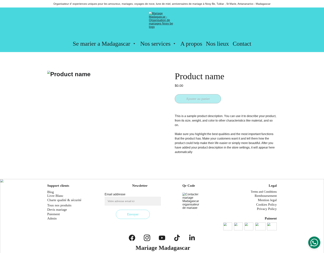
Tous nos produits (59, 205)
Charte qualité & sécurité (64, 200)
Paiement (53, 214)
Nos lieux (217, 43)
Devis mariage (57, 209)
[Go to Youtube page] (162, 238)
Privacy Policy (267, 209)
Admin (52, 218)
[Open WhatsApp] (314, 243)
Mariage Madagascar (163, 247)
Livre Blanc (55, 196)
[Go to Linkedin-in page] (192, 238)
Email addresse (115, 194)
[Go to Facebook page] (132, 238)
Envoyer (133, 214)
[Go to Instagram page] (147, 238)
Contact (242, 43)
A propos (191, 43)
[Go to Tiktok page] (177, 238)
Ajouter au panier (198, 99)
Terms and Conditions (264, 191)
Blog (50, 192)
